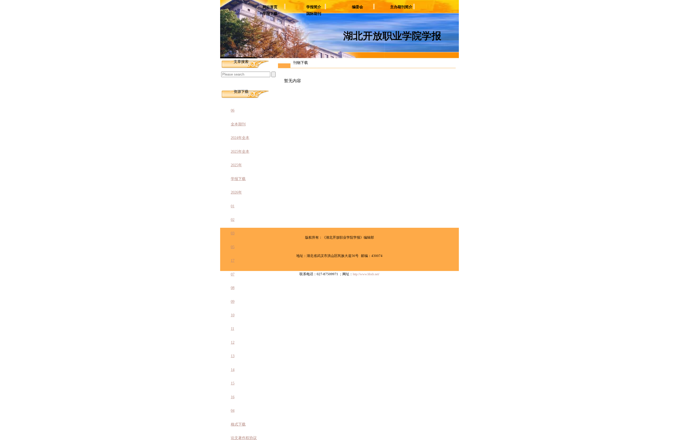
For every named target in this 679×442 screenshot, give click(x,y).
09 (232, 302)
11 (232, 329)
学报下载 (270, 14)
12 (232, 342)
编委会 (357, 7)
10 (232, 315)
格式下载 (238, 424)
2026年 (236, 192)
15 (232, 383)
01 (232, 206)
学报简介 (313, 7)
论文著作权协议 (244, 438)
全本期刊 (238, 124)
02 (232, 220)
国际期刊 (313, 14)
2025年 (236, 165)
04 (232, 411)
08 (232, 288)
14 (232, 370)
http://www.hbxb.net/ (366, 274)
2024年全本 (240, 138)
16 (232, 397)
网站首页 (270, 7)
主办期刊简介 (401, 7)
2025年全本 (240, 152)
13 (232, 356)
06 (232, 110)
